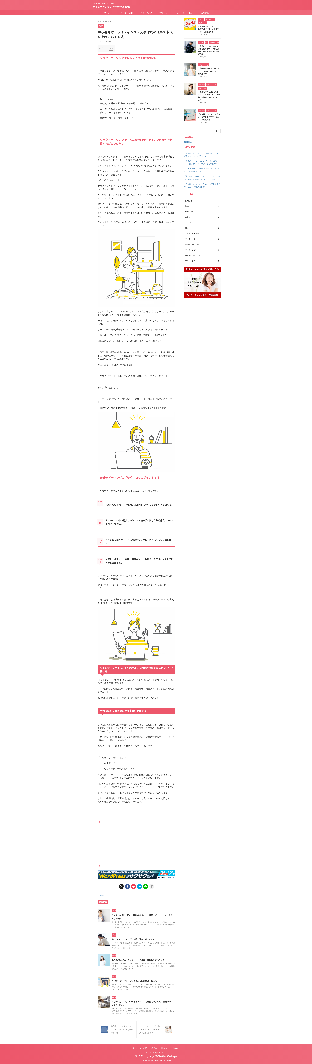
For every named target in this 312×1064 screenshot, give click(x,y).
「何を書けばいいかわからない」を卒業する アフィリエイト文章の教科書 (209, 117)
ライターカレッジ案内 (140, 1048)
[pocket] (133, 886)
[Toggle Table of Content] (110, 49)
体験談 (102, 895)
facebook (176, 1048)
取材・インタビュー (185, 12)
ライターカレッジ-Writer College (111, 6)
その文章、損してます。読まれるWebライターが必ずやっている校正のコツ (209, 29)
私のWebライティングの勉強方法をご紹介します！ (134, 939)
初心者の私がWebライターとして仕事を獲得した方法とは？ (138, 960)
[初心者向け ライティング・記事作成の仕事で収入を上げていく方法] (139, 886)
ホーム (107, 12)
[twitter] (121, 886)
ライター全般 (127, 12)
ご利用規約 (154, 1048)
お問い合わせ (165, 1048)
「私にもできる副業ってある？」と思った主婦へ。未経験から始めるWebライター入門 (202, 177)
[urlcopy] (151, 886)
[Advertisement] (137, 843)
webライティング (166, 12)
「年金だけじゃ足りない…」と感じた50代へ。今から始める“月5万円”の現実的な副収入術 (202, 162)
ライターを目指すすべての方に (156, 1053)
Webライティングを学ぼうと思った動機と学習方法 (134, 980)
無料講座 (205, 12)
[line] (145, 886)
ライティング (146, 12)
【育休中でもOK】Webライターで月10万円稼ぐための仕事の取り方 (209, 71)
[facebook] (127, 886)
